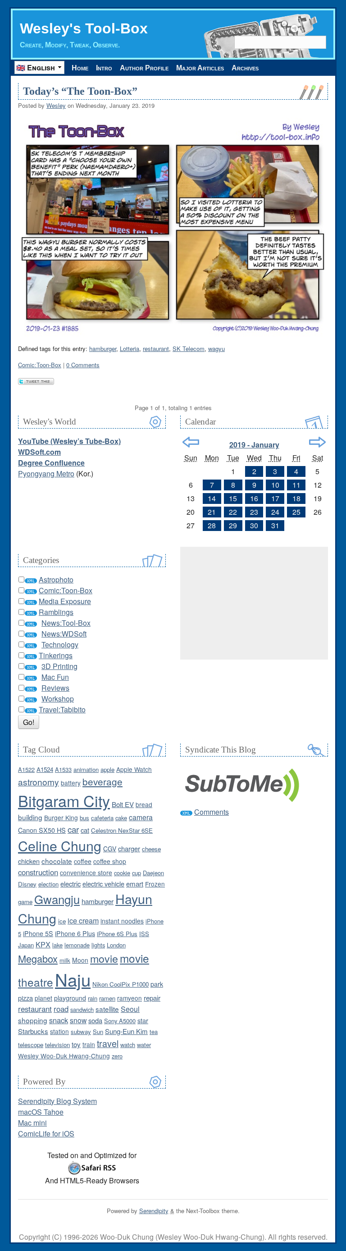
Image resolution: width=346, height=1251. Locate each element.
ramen (107, 998)
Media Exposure (65, 601)
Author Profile (144, 68)
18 (296, 498)
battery (71, 782)
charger (129, 848)
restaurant (156, 348)
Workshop (57, 698)
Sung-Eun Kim (126, 1031)
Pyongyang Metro (46, 473)
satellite (107, 1009)
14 (212, 498)
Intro (104, 68)
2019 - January (254, 444)
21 (212, 512)
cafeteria (102, 817)
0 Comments (83, 364)
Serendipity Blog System (57, 1101)
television (57, 1044)
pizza (25, 997)
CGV (109, 848)
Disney (27, 884)
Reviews (55, 688)
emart (134, 883)
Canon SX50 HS (42, 830)
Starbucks (33, 1031)
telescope (30, 1044)
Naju (73, 979)
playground (70, 997)
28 (212, 525)
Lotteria (129, 348)
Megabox (38, 958)
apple (107, 769)
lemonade (77, 945)
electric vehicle (103, 883)
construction (38, 872)
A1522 (26, 769)
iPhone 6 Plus (75, 933)
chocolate (56, 861)
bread (144, 804)
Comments (211, 812)
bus (84, 817)
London (116, 945)
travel (107, 1043)
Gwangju (57, 899)
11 (296, 485)
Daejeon (153, 872)
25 (296, 512)
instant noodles (122, 920)
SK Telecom (189, 348)
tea (154, 1031)
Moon (80, 960)
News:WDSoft (63, 633)
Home (80, 68)
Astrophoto (56, 579)
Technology (59, 644)
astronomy (38, 782)
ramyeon (129, 997)
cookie (122, 872)
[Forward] (317, 442)
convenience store (86, 872)
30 (254, 525)
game (25, 901)
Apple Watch (134, 769)
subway (81, 1031)
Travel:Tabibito (62, 709)
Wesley (56, 105)
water (144, 1044)
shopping (32, 1020)
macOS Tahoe (41, 1112)
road (61, 1008)
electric (70, 883)
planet (43, 997)
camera (141, 817)
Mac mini (32, 1122)
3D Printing (59, 666)
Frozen (155, 883)
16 (254, 498)
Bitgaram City (64, 800)
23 (254, 512)
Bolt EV (123, 804)
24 (275, 512)
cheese (151, 849)
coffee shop (109, 861)
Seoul (130, 1009)
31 (275, 525)
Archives (245, 68)
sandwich (82, 1009)
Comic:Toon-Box (39, 364)
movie (104, 958)
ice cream (83, 920)
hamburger (102, 348)
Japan (26, 945)
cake (121, 817)
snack (58, 1020)
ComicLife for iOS (46, 1133)
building (30, 817)
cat (85, 830)
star (142, 1020)
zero (117, 1056)
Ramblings (56, 612)
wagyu (216, 348)
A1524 (44, 769)
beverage (102, 781)
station (59, 1031)
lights (98, 945)
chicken (29, 861)
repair (152, 997)
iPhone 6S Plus (117, 933)
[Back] (190, 442)
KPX (43, 944)
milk (64, 960)
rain (92, 998)
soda (95, 1020)
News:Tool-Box (66, 623)
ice (62, 921)
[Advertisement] (254, 603)
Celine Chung (59, 845)
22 (233, 512)
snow (78, 1020)
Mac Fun (55, 677)
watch (127, 1044)
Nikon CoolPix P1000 (120, 984)
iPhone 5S (38, 933)
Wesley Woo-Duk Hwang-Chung (64, 1055)
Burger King (61, 817)
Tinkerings (56, 655)
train (88, 1044)
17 (275, 498)
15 (233, 498)
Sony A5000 (120, 1020)
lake (57, 945)
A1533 (63, 769)
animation (86, 769)
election (48, 884)
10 (275, 485)
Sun (98, 1031)
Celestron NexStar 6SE (122, 830)
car (73, 829)
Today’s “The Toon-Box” (80, 91)
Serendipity (153, 1210)
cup (136, 872)
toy (76, 1044)
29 (233, 525)
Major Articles (200, 68)
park (156, 983)
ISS (144, 933)
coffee (82, 861)
